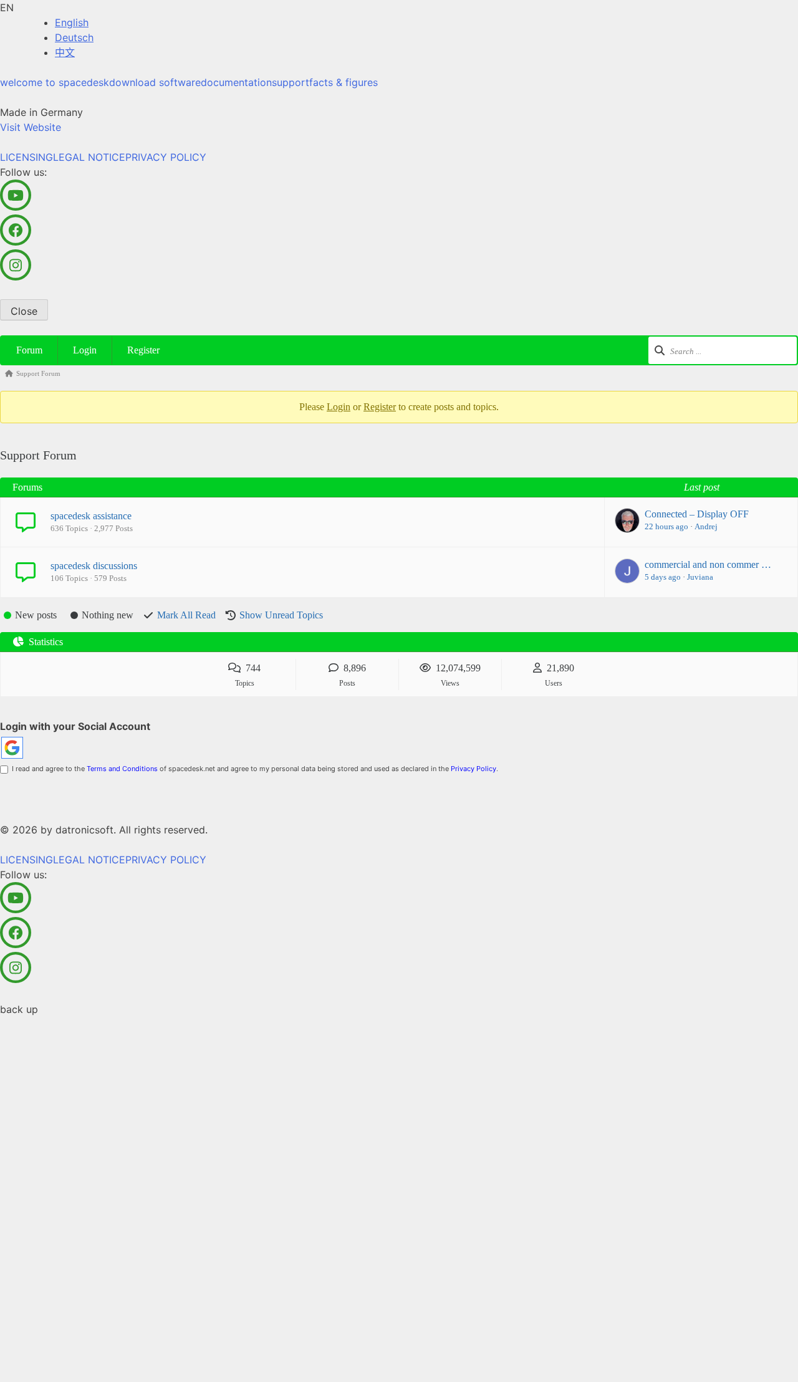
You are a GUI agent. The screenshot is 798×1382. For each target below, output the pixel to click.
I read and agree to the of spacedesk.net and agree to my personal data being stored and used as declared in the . (253, 768)
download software (155, 82)
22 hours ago (666, 526)
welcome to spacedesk (54, 82)
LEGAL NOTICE (89, 157)
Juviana (700, 577)
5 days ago (663, 577)
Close (24, 311)
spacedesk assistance (91, 516)
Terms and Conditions (122, 768)
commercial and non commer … (708, 564)
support (290, 82)
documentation (236, 82)
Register (143, 350)
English (72, 22)
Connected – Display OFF (697, 514)
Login (85, 350)
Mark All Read (186, 615)
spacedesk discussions (93, 565)
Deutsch (74, 37)
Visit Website (30, 127)
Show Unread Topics (281, 615)
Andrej (706, 526)
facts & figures (343, 82)
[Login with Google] (12, 748)
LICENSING (26, 157)
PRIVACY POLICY (165, 157)
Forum (29, 350)
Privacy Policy (473, 768)
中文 (65, 52)
